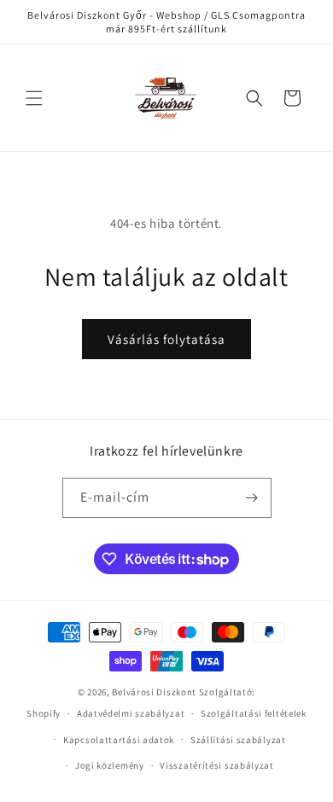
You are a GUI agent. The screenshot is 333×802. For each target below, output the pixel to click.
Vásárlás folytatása (166, 339)
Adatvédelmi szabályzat (130, 713)
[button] (34, 98)
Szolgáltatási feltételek (254, 713)
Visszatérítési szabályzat (217, 765)
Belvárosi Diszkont (154, 692)
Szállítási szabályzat (238, 740)
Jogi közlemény (109, 765)
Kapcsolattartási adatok (118, 740)
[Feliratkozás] (252, 498)
